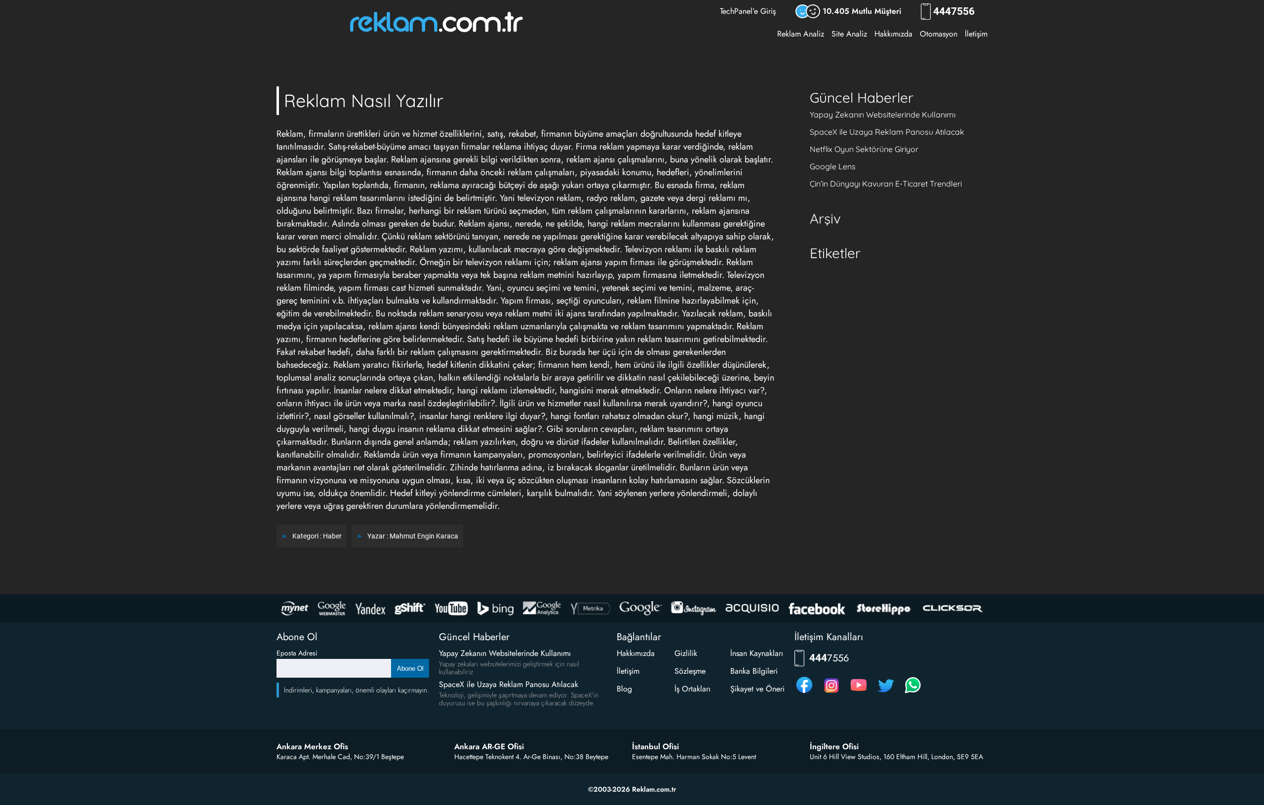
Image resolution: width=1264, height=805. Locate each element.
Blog (624, 688)
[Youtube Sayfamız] (859, 693)
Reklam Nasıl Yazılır (363, 100)
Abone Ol (410, 668)
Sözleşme (690, 671)
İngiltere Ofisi (834, 747)
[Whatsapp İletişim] (913, 693)
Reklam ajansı (484, 223)
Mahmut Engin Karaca (424, 536)
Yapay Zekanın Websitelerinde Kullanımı (882, 114)
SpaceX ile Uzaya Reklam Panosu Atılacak (887, 132)
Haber (332, 536)
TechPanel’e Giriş (748, 11)
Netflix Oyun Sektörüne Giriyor (864, 149)
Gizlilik (685, 653)
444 (954, 11)
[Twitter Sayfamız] (886, 693)
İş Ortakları (692, 688)
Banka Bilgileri (754, 671)
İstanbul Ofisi (655, 747)
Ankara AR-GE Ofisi (489, 747)
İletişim (976, 33)
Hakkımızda (893, 33)
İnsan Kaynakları (756, 653)
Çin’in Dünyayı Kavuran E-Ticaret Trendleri (886, 184)
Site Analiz (849, 33)
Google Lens (833, 166)
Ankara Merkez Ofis (312, 747)
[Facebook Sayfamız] (804, 693)
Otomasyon (938, 33)
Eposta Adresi (296, 653)
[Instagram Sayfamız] (831, 693)
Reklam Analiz (800, 33)
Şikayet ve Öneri (757, 688)
